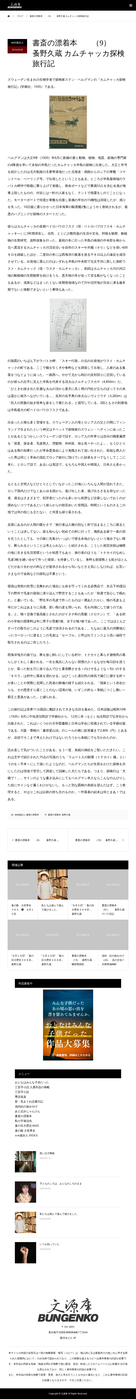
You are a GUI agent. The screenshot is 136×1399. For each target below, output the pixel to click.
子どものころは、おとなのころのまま (61, 1183)
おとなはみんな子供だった (32, 1082)
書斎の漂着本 (32, 814)
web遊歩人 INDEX (26, 1135)
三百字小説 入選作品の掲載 (32, 1087)
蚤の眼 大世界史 (25, 1130)
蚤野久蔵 (66, 814)
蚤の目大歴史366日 (27, 1125)
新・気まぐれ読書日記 (29, 1101)
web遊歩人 (17, 42)
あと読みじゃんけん (27, 1111)
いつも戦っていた (50, 1244)
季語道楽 (20, 1096)
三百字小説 (22, 1091)
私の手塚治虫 (23, 1120)
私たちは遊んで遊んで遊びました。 (59, 1213)
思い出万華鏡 (47, 1153)
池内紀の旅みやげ (26, 1106)
